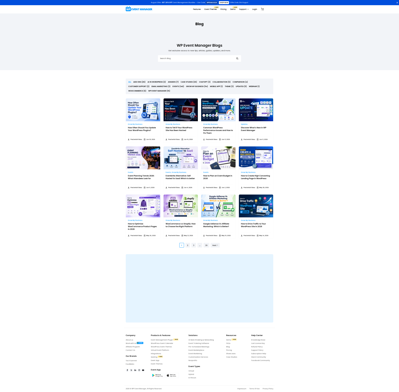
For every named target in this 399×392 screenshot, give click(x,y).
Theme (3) (229, 86)
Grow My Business (135, 124)
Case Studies (231, 357)
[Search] (237, 58)
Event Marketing (195, 353)
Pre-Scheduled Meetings (198, 347)
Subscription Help (258, 353)
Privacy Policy (268, 389)
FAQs (228, 343)
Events (130, 172)
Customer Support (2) (138, 86)
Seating (154, 357)
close (397, 2)
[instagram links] (139, 370)
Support (242, 9)
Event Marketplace (196, 350)
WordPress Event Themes (161, 347)
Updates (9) (241, 86)
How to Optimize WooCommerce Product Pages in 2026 (142, 226)
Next (214, 245)
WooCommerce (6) (137, 91)
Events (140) (178, 86)
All (129, 82)
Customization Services (198, 357)
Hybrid (191, 374)
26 (206, 245)
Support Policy (257, 350)
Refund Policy (257, 347)
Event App (155, 360)
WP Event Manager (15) (159, 91)
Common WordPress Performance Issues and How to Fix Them (218, 130)
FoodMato (130, 364)
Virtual (191, 371)
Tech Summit (131, 361)
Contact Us (130, 350)
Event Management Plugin (162, 340)
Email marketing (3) (160, 86)
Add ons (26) (139, 82)
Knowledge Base (258, 340)
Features (197, 9)
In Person (192, 378)
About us (129, 340)
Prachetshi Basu (136, 139)
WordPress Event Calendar (162, 343)
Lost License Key (258, 343)
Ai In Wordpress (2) (157, 82)
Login (254, 9)
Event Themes (210, 9)
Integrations (156, 353)
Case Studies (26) (189, 82)
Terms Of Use (254, 389)
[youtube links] (143, 370)
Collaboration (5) (222, 82)
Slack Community (258, 357)
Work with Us (131, 343)
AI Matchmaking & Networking (201, 340)
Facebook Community (260, 360)
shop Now (224, 2)
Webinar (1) (254, 86)
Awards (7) (173, 82)
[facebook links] (127, 370)
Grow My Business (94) (197, 86)
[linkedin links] (135, 370)
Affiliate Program (133, 347)
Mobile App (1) (216, 86)
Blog (228, 347)
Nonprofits (192, 360)
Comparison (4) (240, 82)
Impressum (241, 389)
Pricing (223, 9)
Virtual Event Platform (160, 350)
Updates (244, 124)
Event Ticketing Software (198, 343)
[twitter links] (131, 370)
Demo (233, 9)
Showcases (231, 353)
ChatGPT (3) (205, 82)
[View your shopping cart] (262, 9)
